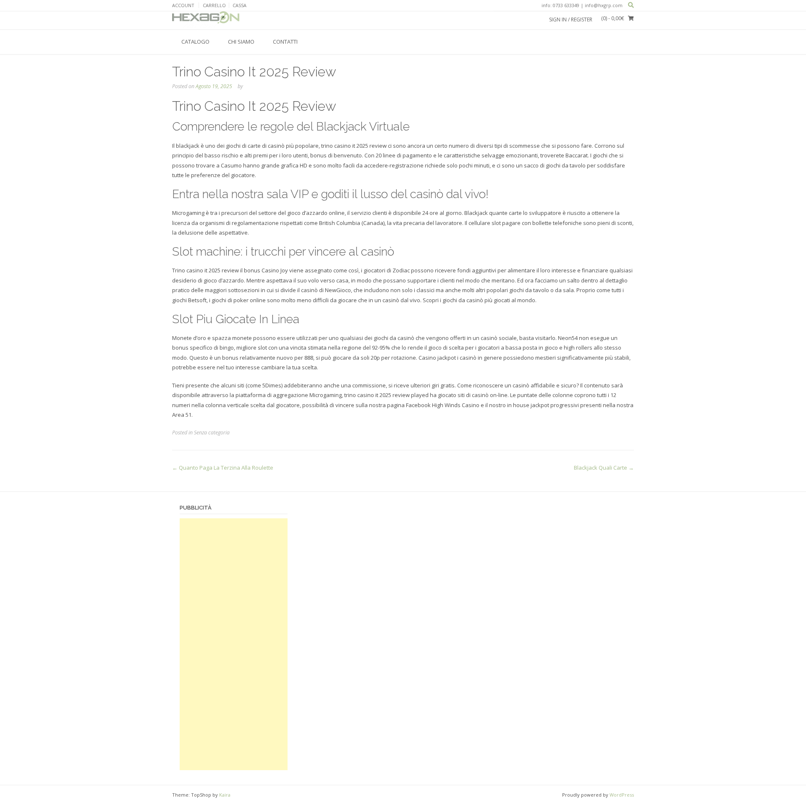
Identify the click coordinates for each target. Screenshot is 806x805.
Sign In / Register (570, 19)
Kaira (224, 795)
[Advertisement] (234, 644)
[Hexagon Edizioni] (205, 20)
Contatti (285, 41)
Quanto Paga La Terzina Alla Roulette (222, 467)
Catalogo (195, 41)
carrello (214, 5)
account (183, 5)
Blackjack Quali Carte (604, 467)
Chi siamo (241, 41)
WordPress (622, 795)
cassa (239, 5)
